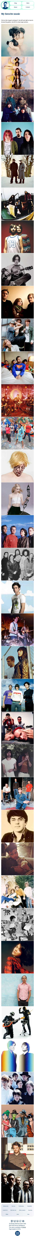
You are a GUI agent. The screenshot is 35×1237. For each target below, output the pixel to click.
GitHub (24, 1227)
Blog (15, 3)
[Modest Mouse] (17, 793)
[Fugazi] (17, 728)
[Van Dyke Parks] (17, 826)
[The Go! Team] (17, 433)
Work (27, 3)
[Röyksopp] (17, 236)
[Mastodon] (11, 1221)
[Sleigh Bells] (17, 662)
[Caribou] (17, 990)
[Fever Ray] (17, 466)
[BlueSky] (14, 1221)
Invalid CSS (5, 1210)
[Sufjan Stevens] (17, 597)
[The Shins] (17, 367)
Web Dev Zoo (13, 1210)
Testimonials (5, 1206)
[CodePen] (23, 1221)
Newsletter (29, 1206)
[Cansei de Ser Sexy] (17, 73)
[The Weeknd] (17, 859)
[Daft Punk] (17, 1022)
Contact (28, 7)
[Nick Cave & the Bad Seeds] (17, 924)
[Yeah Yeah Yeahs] (17, 695)
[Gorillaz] (17, 1121)
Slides (7, 1214)
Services (13, 1206)
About (15, 7)
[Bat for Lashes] (17, 957)
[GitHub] (20, 1221)
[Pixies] (17, 531)
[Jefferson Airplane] (17, 105)
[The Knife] (17, 171)
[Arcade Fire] (17, 1088)
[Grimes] (17, 498)
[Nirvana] (17, 138)
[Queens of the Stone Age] (17, 400)
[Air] (17, 1055)
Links (18, 1214)
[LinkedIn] (17, 1221)
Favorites (30, 1210)
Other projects (22, 1210)
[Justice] (17, 760)
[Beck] (17, 269)
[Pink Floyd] (17, 891)
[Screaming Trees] (17, 204)
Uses (28, 1214)
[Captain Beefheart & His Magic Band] (17, 564)
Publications (21, 1206)
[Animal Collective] (17, 335)
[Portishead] (17, 302)
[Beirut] (17, 1153)
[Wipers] (17, 629)
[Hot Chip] (17, 1186)
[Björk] (17, 40)
